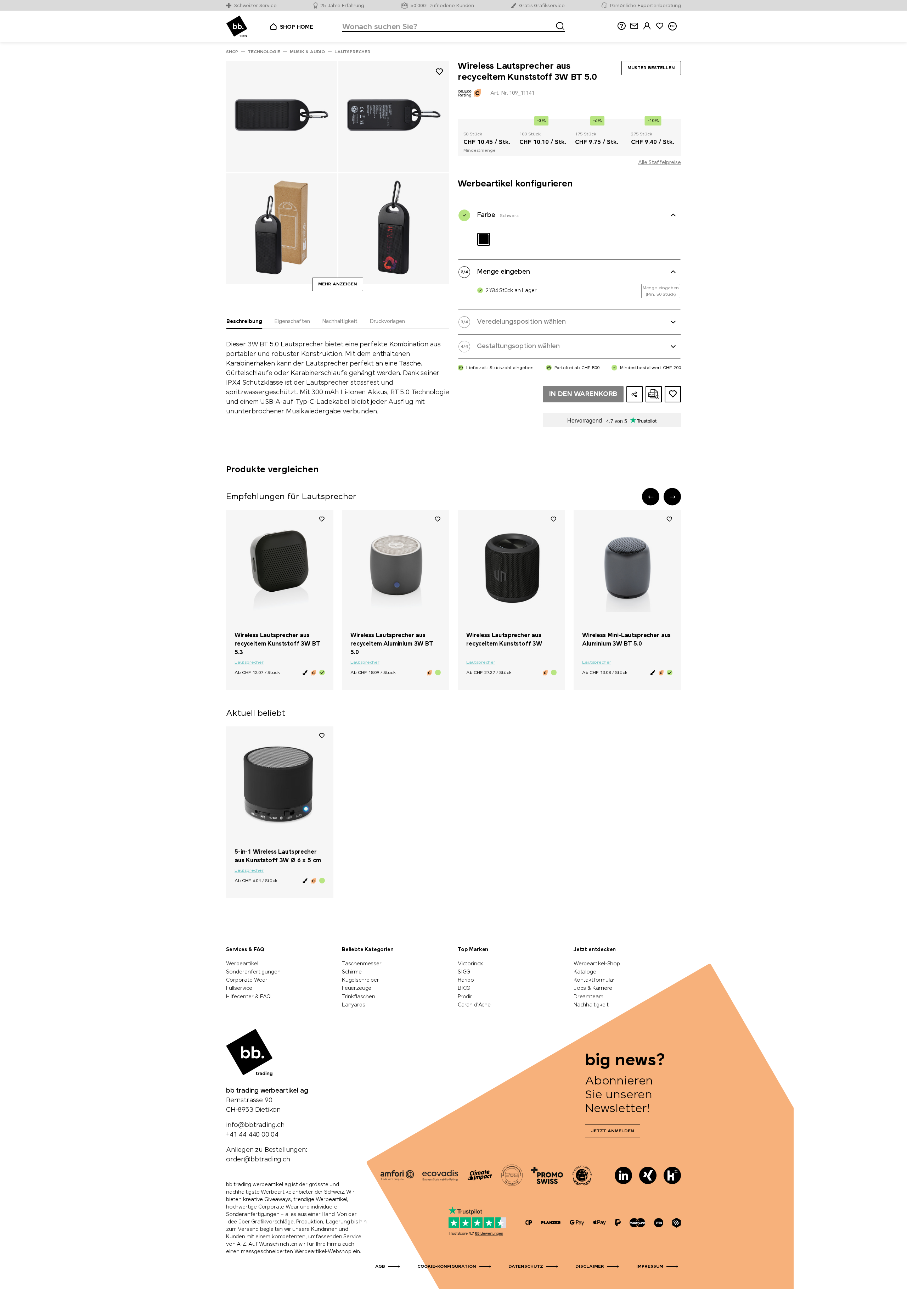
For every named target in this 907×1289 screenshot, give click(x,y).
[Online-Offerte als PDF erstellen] (654, 394)
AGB (380, 1266)
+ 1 (307, 840)
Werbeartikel (242, 964)
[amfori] (397, 1175)
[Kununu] (672, 1175)
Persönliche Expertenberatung (645, 6)
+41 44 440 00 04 (252, 1134)
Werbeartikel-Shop (597, 964)
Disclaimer (589, 1266)
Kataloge (585, 972)
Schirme (352, 972)
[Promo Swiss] (547, 1175)
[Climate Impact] (480, 1175)
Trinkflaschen (358, 997)
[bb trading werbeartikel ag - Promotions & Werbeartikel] (237, 26)
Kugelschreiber (360, 980)
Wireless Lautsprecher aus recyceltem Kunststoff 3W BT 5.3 (277, 644)
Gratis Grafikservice (541, 6)
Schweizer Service (255, 6)
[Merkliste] (322, 518)
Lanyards (353, 1005)
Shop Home (296, 27)
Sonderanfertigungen (253, 972)
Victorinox (470, 964)
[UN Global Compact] (582, 1175)
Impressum (649, 1266)
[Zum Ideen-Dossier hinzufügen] (673, 394)
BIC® (464, 988)
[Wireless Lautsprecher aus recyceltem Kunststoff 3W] (511, 568)
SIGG (464, 972)
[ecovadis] (440, 1175)
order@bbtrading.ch (258, 1159)
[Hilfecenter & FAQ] (528, 1222)
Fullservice (239, 988)
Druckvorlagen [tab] (387, 321)
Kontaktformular (594, 980)
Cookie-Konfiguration (446, 1266)
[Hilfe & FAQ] (621, 26)
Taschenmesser (362, 964)
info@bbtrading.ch (255, 1125)
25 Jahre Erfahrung (342, 6)
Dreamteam (588, 997)
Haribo (466, 980)
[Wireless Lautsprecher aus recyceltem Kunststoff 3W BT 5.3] (280, 568)
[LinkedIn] (623, 1175)
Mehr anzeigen (337, 284)
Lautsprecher (249, 662)
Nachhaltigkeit (591, 1005)
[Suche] (558, 24)
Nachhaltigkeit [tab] (339, 321)
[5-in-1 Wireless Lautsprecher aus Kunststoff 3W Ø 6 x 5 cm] (280, 784)
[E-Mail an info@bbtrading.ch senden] (634, 26)
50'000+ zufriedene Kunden (442, 6)
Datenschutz (525, 1266)
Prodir (465, 997)
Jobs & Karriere (593, 988)
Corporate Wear (246, 980)
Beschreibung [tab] (244, 321)
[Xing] (648, 1175)
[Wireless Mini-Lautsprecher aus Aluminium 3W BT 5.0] (627, 568)
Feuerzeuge (356, 988)
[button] (650, 497)
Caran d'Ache (474, 1005)
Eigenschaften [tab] (292, 321)
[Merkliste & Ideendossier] (659, 26)
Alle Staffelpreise (659, 163)
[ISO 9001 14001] (512, 1175)
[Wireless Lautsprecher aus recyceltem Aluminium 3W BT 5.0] (395, 568)
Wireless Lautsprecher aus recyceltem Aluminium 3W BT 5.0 (391, 644)
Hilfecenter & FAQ (248, 997)
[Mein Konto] (647, 26)
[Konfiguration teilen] (634, 394)
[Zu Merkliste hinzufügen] (439, 73)
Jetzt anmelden (612, 1131)
